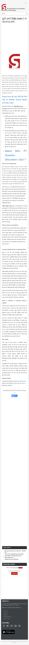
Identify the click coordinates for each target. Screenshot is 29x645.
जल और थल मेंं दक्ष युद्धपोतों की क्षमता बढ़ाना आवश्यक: (14, 554)
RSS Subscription (8, 616)
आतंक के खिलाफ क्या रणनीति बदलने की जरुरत (13, 555)
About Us (6, 613)
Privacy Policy (7, 618)
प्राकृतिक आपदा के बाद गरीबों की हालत (11, 559)
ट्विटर (15, 383)
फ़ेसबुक (11, 383)
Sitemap (5, 614)
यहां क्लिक (21, 381)
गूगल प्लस (21, 383)
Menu (26, 3)
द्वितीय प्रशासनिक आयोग (9, 557)
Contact (5, 611)
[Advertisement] (14, 38)
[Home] (4, 5)
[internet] (14, 61)
